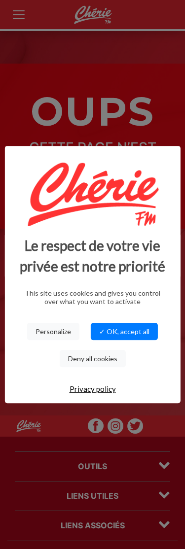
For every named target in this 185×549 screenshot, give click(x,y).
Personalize (53, 331)
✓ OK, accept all (124, 331)
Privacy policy (93, 388)
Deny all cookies (92, 358)
